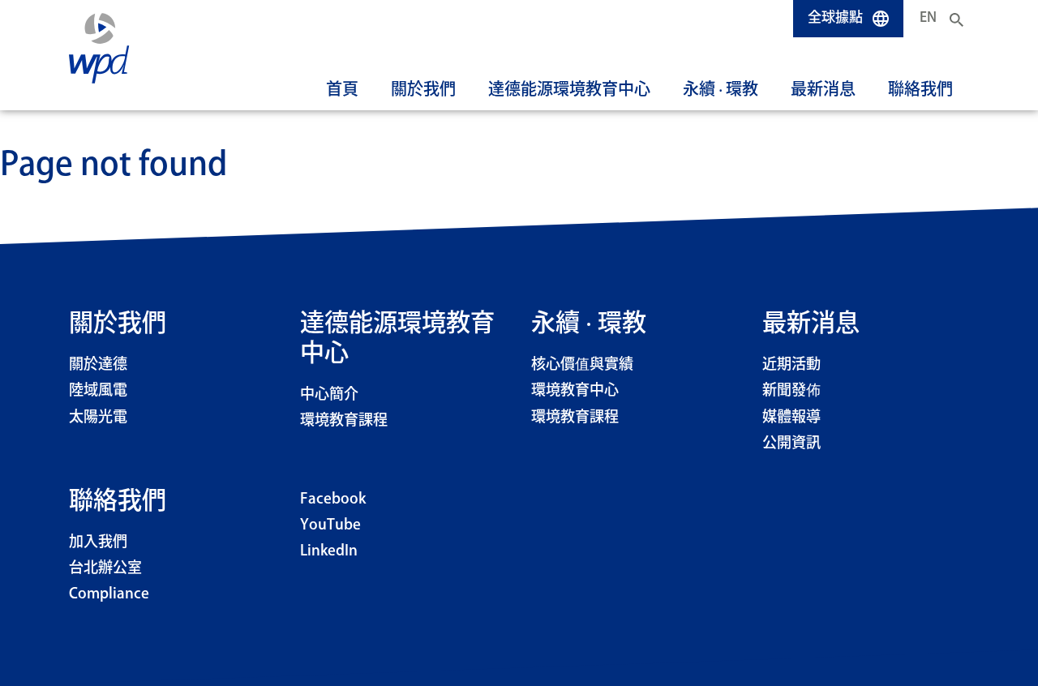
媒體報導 (791, 417)
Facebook (333, 499)
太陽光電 (98, 417)
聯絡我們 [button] (920, 89)
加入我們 (98, 542)
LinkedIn (329, 551)
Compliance (109, 594)
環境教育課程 (344, 420)
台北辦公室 (105, 568)
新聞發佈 (791, 390)
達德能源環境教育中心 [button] (569, 89)
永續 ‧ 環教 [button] (720, 89)
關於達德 (98, 364)
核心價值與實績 (582, 364)
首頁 (342, 89)
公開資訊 (791, 443)
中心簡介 (329, 394)
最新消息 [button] (823, 89)
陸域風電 (98, 390)
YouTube (330, 525)
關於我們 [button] (423, 89)
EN (928, 18)
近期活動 (791, 364)
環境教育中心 (575, 390)
